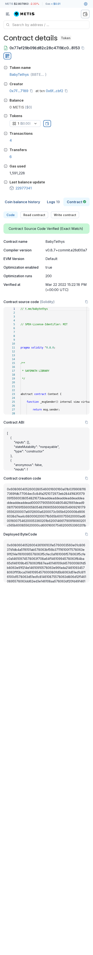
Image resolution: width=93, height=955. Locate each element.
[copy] (84, 48)
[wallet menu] (85, 14)
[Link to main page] (27, 14)
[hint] (5, 67)
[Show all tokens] (47, 123)
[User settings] (85, 4)
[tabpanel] (46, 396)
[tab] (22, 202)
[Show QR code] (7, 56)
